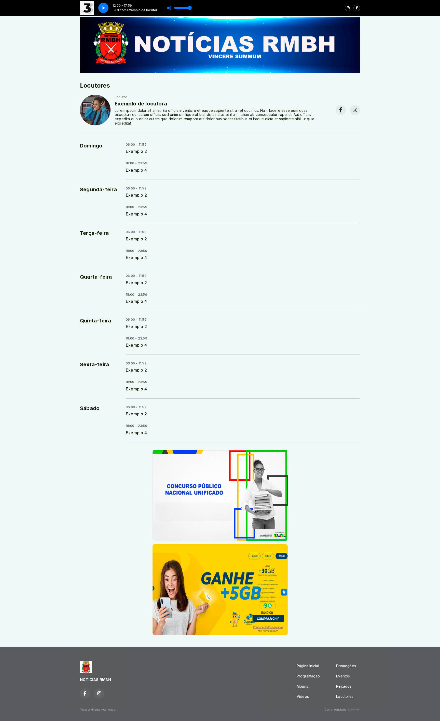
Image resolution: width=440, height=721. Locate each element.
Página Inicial (308, 666)
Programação (308, 676)
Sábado (90, 408)
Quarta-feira (96, 277)
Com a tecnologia (335, 709)
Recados (343, 686)
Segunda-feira (98, 189)
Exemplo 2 (136, 151)
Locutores (344, 696)
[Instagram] (348, 8)
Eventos (343, 676)
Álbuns (302, 686)
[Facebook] (356, 8)
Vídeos (303, 696)
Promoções (346, 666)
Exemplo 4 (136, 170)
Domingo (91, 146)
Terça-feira (94, 233)
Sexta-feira (94, 364)
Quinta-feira (95, 321)
